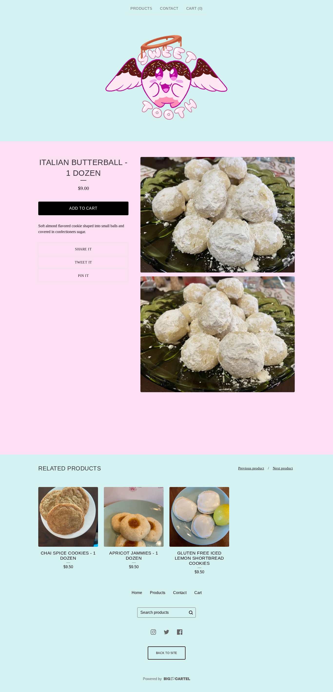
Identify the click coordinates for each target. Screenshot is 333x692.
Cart (198, 593)
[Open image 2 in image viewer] (217, 334)
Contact (169, 8)
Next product (283, 468)
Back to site (166, 653)
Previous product (251, 468)
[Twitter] (166, 632)
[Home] (166, 77)
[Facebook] (179, 632)
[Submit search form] (191, 612)
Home (137, 593)
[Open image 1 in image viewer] (217, 215)
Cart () (194, 8)
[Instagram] (153, 632)
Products (141, 8)
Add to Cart (83, 208)
